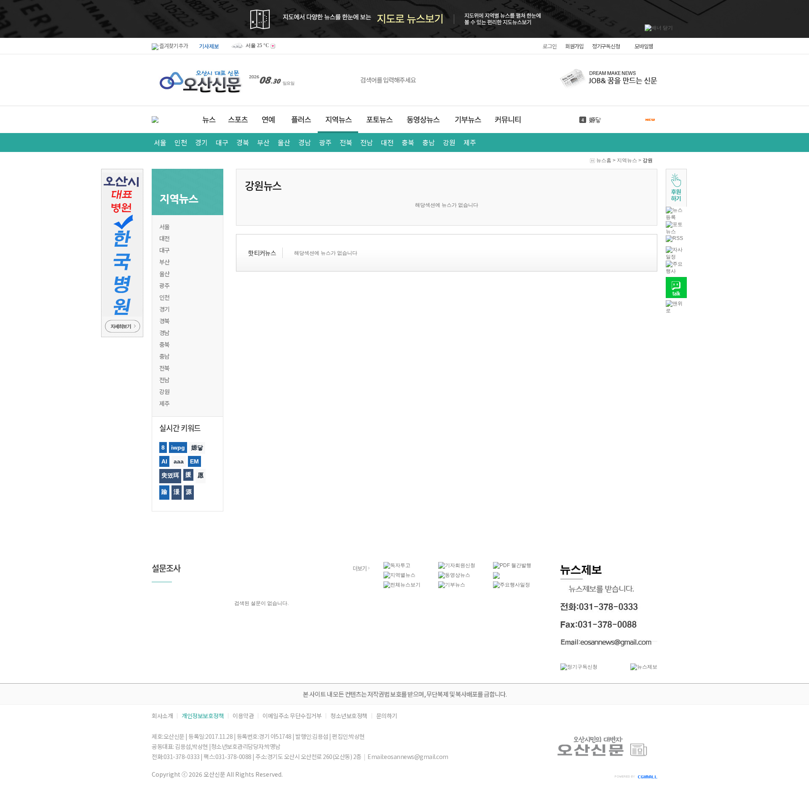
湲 (176, 491)
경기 (201, 142)
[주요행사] (676, 271)
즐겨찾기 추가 (173, 46)
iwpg (178, 447)
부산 (263, 142)
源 (189, 491)
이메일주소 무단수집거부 (292, 716)
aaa (179, 461)
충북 (408, 142)
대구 (222, 142)
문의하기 (386, 716)
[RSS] (674, 238)
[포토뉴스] (676, 231)
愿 (201, 475)
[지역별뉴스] (399, 575)
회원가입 (574, 46)
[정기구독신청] (578, 667)
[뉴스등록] (676, 217)
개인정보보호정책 (203, 716)
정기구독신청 (606, 46)
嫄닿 (595, 119)
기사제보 (209, 46)
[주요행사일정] (511, 585)
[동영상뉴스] (454, 575)
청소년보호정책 (348, 716)
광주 (325, 142)
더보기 (360, 568)
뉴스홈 (603, 160)
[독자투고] (396, 565)
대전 (387, 142)
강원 (449, 142)
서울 (160, 142)
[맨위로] (676, 311)
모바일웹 (644, 46)
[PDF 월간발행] (512, 565)
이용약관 (243, 716)
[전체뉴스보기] (402, 585)
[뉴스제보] (643, 667)
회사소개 (162, 716)
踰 (164, 491)
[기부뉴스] (451, 585)
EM (194, 461)
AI (164, 461)
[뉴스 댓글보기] (496, 577)
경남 (304, 142)
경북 (242, 142)
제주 (469, 142)
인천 (180, 142)
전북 (346, 142)
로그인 (550, 46)
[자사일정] (676, 257)
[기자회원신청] (465, 565)
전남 (366, 142)
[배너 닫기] (659, 28)
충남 (428, 142)
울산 (284, 142)
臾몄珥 (170, 475)
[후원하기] (676, 205)
